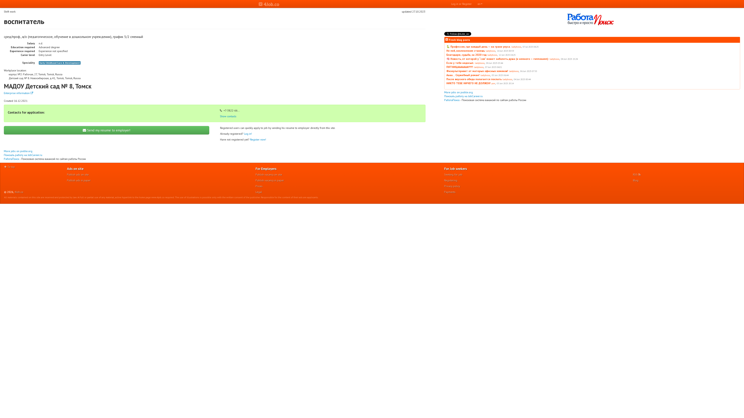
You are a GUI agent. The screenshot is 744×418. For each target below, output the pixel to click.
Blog (635, 180)
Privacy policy (452, 186)
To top (11, 167)
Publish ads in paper (79, 180)
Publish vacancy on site (269, 174)
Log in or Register (461, 4)
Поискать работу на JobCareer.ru (23, 155)
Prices (259, 186)
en (479, 4)
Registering (450, 180)
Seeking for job (453, 174)
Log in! (248, 133)
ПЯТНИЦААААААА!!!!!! (459, 67)
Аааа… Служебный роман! (463, 75)
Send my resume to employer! (108, 130)
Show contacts (228, 116)
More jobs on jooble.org (18, 151)
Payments (450, 192)
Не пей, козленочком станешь (465, 50)
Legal (259, 192)
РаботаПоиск (11, 159)
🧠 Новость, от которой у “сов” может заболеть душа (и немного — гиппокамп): (497, 59)
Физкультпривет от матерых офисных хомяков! (477, 71)
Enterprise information (17, 93)
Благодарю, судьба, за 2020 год (466, 55)
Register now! (258, 139)
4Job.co (19, 192)
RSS (635, 174)
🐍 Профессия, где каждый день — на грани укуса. (478, 46)
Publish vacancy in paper (270, 180)
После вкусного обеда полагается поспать (474, 79)
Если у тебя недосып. (460, 63)
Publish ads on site (78, 174)
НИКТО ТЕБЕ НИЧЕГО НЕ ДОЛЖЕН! (468, 83)
